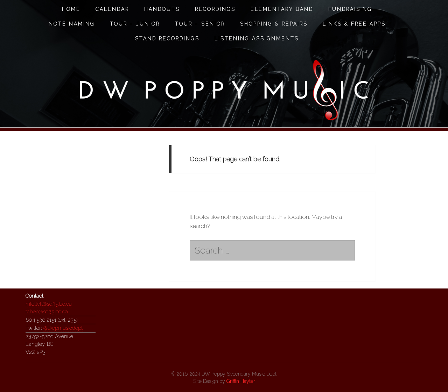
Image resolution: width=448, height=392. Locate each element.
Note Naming (72, 24)
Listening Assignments (257, 38)
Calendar (112, 9)
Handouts (162, 9)
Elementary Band (282, 9)
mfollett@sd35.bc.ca (49, 304)
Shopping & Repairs (274, 24)
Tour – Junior (135, 24)
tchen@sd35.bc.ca (47, 311)
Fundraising (350, 9)
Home (71, 9)
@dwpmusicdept (63, 328)
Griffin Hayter (240, 381)
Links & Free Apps (354, 24)
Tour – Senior (200, 24)
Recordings (215, 9)
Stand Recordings (167, 38)
